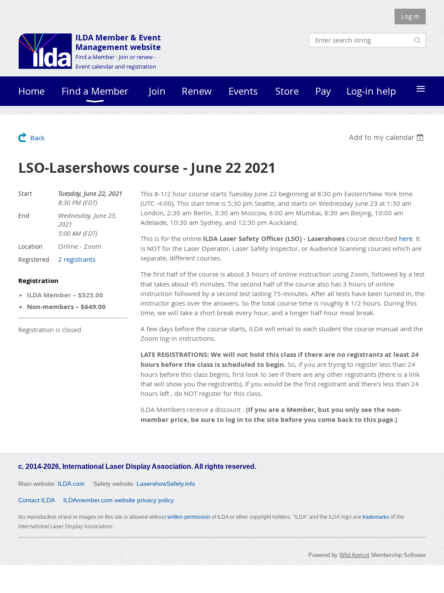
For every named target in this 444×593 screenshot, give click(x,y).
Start (25, 193)
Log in (410, 16)
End (23, 215)
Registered (33, 259)
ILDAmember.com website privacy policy (118, 500)
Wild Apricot (354, 555)
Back (37, 137)
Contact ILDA (36, 500)
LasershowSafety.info (166, 483)
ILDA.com (71, 483)
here (405, 238)
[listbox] (387, 137)
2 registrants (76, 259)
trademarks (375, 517)
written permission (188, 517)
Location (30, 246)
